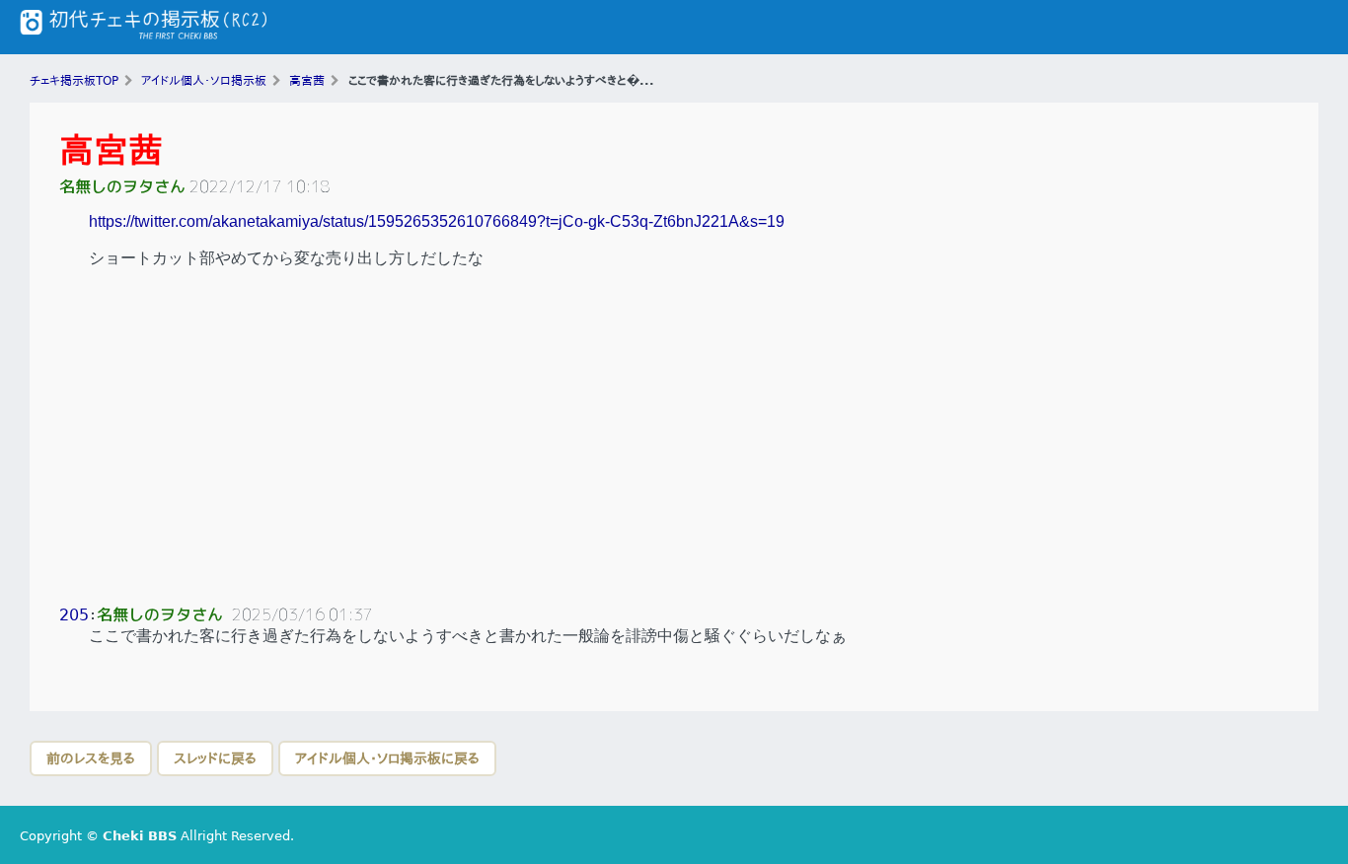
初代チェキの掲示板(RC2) (143, 27)
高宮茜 (111, 150)
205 (74, 615)
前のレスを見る (90, 758)
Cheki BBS (140, 835)
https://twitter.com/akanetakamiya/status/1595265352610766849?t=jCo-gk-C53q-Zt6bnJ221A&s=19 (437, 221)
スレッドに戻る (215, 758)
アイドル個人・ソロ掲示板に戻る (387, 758)
